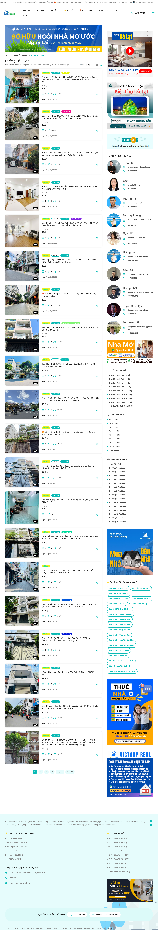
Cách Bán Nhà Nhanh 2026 (16, 843)
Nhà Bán (40, 10)
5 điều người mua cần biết (16, 847)
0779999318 (132, 314)
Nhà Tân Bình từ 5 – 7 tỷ (119, 379)
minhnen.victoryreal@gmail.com (140, 274)
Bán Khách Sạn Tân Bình (119, 593)
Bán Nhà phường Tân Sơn (119, 635)
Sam (125, 180)
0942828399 (132, 207)
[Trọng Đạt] (114, 167)
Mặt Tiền (53, 10)
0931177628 (132, 244)
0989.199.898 (132, 296)
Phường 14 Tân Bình (117, 518)
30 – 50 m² (113, 423)
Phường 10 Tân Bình (117, 503)
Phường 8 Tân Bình (117, 495)
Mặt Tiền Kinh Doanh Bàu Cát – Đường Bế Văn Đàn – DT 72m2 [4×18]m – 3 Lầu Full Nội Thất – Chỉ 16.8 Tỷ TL (70, 224)
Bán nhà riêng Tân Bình (119, 650)
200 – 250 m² (114, 443)
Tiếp (59, 772)
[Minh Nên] (114, 274)
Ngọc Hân (129, 233)
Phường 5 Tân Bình (117, 483)
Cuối (69, 772)
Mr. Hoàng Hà (131, 322)
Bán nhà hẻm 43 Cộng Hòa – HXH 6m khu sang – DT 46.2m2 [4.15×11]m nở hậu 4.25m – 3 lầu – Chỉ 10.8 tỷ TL (69, 605)
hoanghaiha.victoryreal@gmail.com (139, 328)
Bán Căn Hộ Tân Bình (140, 588)
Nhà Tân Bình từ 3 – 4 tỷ (119, 375)
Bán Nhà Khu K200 (116, 604)
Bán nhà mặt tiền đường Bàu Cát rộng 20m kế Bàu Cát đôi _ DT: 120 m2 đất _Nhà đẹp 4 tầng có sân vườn (70, 399)
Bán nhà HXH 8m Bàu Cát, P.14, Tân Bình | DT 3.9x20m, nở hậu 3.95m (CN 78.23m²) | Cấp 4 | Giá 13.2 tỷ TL (70, 117)
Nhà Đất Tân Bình (20, 55)
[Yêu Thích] (97, 94)
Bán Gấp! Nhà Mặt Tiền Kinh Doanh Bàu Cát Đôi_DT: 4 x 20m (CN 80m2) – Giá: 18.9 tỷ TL (69, 365)
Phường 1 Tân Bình (117, 468)
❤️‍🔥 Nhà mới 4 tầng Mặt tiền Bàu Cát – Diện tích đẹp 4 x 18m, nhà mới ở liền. (69, 294)
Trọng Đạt (129, 163)
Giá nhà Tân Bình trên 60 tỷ (121, 406)
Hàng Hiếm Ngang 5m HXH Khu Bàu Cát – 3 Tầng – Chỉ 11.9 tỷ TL (69, 673)
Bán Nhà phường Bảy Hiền (119, 619)
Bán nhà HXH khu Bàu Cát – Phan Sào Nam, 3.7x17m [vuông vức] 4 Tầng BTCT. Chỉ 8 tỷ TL (68, 571)
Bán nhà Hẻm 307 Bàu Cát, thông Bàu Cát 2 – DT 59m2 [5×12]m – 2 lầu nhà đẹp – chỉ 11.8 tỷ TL (67, 639)
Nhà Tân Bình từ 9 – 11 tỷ (120, 387)
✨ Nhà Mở (68, 10)
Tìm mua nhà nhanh (13, 838)
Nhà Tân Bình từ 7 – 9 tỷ (119, 383)
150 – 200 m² (114, 439)
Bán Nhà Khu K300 (136, 604)
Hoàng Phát (130, 288)
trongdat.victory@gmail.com (138, 167)
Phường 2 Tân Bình (117, 472)
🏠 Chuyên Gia (85, 10)
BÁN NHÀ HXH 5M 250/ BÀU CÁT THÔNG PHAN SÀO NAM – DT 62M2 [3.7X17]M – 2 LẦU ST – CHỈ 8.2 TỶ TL (70, 537)
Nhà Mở (55, 219)
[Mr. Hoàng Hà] (114, 328)
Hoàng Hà (129, 252)
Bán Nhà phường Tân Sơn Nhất (121, 645)
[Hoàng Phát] (114, 292)
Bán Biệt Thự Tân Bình (118, 588)
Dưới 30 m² (113, 420)
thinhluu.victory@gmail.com (138, 310)
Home (7, 55)
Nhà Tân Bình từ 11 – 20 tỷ (120, 391)
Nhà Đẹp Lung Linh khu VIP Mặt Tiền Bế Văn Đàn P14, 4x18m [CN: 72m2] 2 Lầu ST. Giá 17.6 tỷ (69, 260)
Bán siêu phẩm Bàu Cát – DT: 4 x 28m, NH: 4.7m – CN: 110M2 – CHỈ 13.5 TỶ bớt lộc (70, 328)
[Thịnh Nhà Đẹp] (114, 310)
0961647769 (132, 189)
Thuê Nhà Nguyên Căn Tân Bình (122, 671)
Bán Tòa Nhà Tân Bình (118, 656)
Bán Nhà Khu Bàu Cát (141, 599)
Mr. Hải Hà (129, 198)
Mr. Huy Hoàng (132, 215)
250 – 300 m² (114, 447)
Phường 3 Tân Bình (117, 476)
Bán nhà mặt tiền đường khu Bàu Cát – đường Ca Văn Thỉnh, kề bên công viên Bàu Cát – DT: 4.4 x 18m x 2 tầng (70, 153)
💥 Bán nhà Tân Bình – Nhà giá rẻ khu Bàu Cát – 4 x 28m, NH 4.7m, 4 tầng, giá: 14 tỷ (69, 433)
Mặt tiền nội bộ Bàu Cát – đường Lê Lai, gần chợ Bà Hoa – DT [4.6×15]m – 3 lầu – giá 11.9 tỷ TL (69, 466)
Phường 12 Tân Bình (117, 510)
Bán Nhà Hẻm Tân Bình (118, 599)
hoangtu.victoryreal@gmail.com (140, 292)
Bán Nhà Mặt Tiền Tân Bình (120, 609)
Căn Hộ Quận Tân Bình (118, 666)
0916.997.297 (140, 13)
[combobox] (88, 64)
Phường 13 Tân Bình (117, 514)
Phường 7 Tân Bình (117, 491)
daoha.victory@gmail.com (137, 256)
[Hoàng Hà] (114, 256)
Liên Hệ (25, 15)
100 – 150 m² (114, 435)
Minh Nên (129, 270)
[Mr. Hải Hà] (114, 202)
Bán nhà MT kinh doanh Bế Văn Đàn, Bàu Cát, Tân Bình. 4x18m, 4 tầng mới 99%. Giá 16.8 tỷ (70, 187)
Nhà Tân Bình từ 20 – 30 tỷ (120, 394)
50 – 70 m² (113, 427)
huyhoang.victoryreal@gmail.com (139, 220)
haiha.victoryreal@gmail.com (138, 203)
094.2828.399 (132, 333)
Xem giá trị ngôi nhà (13, 859)
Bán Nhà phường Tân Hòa (119, 630)
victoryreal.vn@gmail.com (20, 883)
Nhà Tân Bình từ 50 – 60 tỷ (120, 402)
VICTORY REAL (110, 928)
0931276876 (132, 226)
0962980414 (132, 171)
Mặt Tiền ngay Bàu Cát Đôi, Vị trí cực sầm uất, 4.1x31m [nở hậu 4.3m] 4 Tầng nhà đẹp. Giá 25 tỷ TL (70, 707)
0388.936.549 (132, 260)
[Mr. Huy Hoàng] (114, 220)
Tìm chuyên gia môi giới (15, 855)
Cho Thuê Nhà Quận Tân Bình (121, 661)
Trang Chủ (26, 10)
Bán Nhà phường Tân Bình (119, 625)
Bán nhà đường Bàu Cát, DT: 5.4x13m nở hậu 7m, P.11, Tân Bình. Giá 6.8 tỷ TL (70, 500)
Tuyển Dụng (103, 10)
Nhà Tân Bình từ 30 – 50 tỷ (120, 398)
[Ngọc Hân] (114, 238)
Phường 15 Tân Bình (117, 522)
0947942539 (132, 278)
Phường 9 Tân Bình (117, 499)
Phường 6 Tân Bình (117, 487)
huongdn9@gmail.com (136, 185)
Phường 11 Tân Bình (117, 506)
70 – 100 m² (114, 431)
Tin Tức (118, 10)
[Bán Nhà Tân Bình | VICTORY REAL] (9, 13)
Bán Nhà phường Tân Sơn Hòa (121, 640)
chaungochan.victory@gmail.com (140, 238)
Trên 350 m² (114, 450)
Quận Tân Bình (115, 464)
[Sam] (114, 185)
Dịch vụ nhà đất (11, 851)
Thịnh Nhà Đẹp (132, 306)
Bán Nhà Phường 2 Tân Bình (120, 614)
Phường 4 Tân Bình (117, 479)
